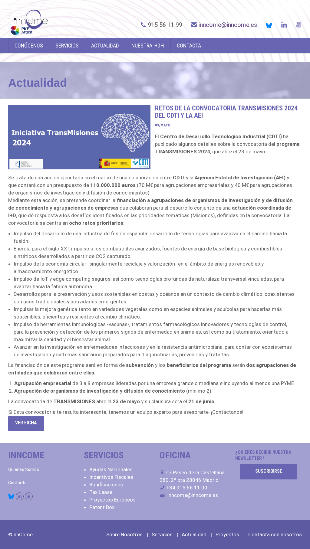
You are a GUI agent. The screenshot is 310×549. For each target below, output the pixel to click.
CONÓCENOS (29, 45)
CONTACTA (189, 45)
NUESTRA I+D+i (147, 45)
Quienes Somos (23, 469)
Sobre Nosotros (124, 534)
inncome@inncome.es (228, 24)
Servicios (162, 534)
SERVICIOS (67, 45)
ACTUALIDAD (105, 45)
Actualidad (194, 534)
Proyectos (227, 534)
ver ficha (26, 423)
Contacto (17, 482)
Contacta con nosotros (275, 534)
